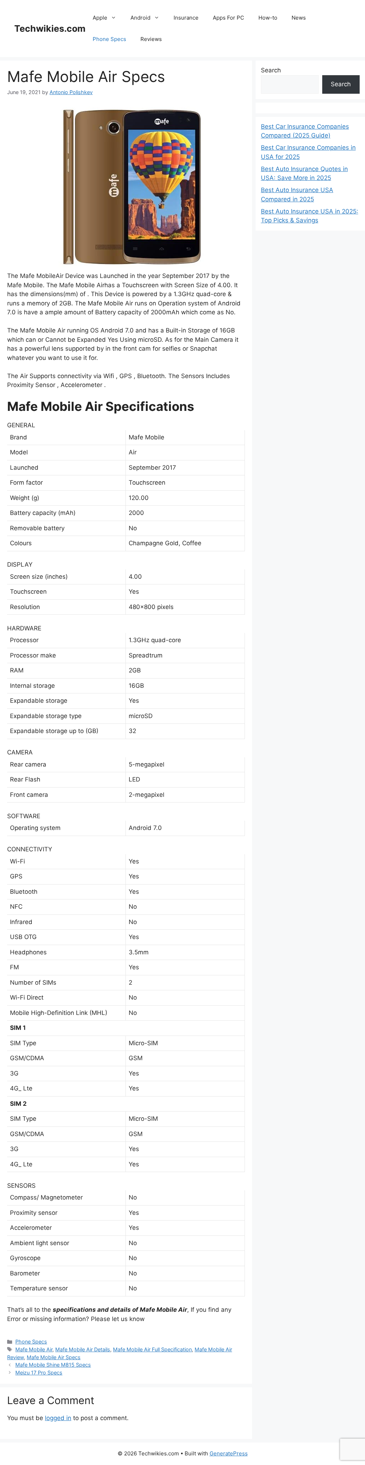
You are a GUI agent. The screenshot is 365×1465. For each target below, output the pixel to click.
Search (271, 70)
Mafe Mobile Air (33, 1349)
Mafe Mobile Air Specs (54, 1357)
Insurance (186, 17)
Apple (100, 17)
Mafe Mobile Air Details (82, 1349)
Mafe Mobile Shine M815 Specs (53, 1365)
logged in (58, 1418)
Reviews (151, 39)
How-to (267, 17)
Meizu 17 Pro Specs (38, 1372)
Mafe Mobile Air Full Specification (152, 1349)
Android (140, 17)
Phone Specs (109, 39)
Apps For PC (228, 17)
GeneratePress (229, 1453)
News (299, 17)
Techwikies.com (50, 28)
